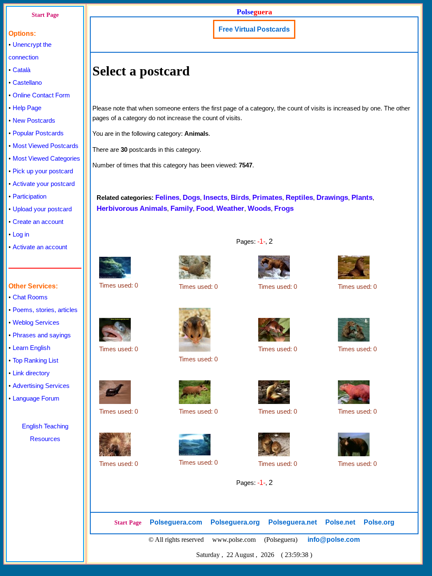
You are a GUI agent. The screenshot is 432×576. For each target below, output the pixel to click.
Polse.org (379, 522)
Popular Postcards (38, 133)
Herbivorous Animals (132, 209)
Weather (230, 209)
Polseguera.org (235, 522)
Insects (215, 198)
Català (21, 69)
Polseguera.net (292, 522)
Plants (362, 198)
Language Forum (36, 398)
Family (181, 209)
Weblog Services (36, 322)
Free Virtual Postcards (254, 29)
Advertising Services (41, 385)
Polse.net (340, 522)
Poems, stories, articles (45, 309)
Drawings (332, 198)
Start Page (45, 15)
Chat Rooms (30, 297)
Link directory (31, 373)
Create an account (38, 221)
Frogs (284, 209)
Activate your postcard (44, 183)
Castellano (27, 82)
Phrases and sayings (42, 335)
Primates (267, 198)
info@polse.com (334, 539)
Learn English (31, 347)
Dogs (191, 198)
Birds (240, 198)
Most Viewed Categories (46, 158)
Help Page (27, 107)
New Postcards (34, 120)
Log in (21, 234)
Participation (29, 196)
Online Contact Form (41, 95)
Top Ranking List (35, 360)
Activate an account (40, 246)
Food (204, 209)
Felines (167, 198)
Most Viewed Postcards (45, 145)
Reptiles (299, 198)
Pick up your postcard (43, 171)
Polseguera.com (176, 522)
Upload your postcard (42, 209)
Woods (259, 209)
